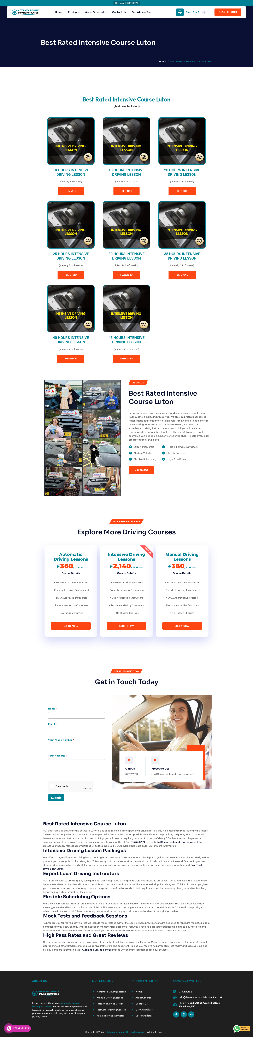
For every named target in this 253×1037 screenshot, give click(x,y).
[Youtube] (191, 1014)
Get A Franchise (141, 12)
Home (58, 12)
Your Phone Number (61, 740)
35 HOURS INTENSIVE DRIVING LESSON (182, 256)
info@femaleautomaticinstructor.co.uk (173, 774)
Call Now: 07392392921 (126, 3)
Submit (56, 798)
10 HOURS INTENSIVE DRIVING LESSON (71, 172)
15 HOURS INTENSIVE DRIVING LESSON (126, 172)
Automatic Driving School (96, 949)
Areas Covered (94, 12)
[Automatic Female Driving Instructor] (25, 12)
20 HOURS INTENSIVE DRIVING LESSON (182, 172)
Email (52, 724)
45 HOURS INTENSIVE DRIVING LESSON (126, 340)
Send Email (192, 12)
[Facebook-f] (176, 1014)
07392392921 (132, 774)
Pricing (72, 12)
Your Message (57, 755)
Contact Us (119, 12)
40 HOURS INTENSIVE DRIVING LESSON (71, 340)
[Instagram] (184, 1014)
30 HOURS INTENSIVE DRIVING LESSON (126, 256)
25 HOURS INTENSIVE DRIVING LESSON (71, 256)
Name (52, 708)
